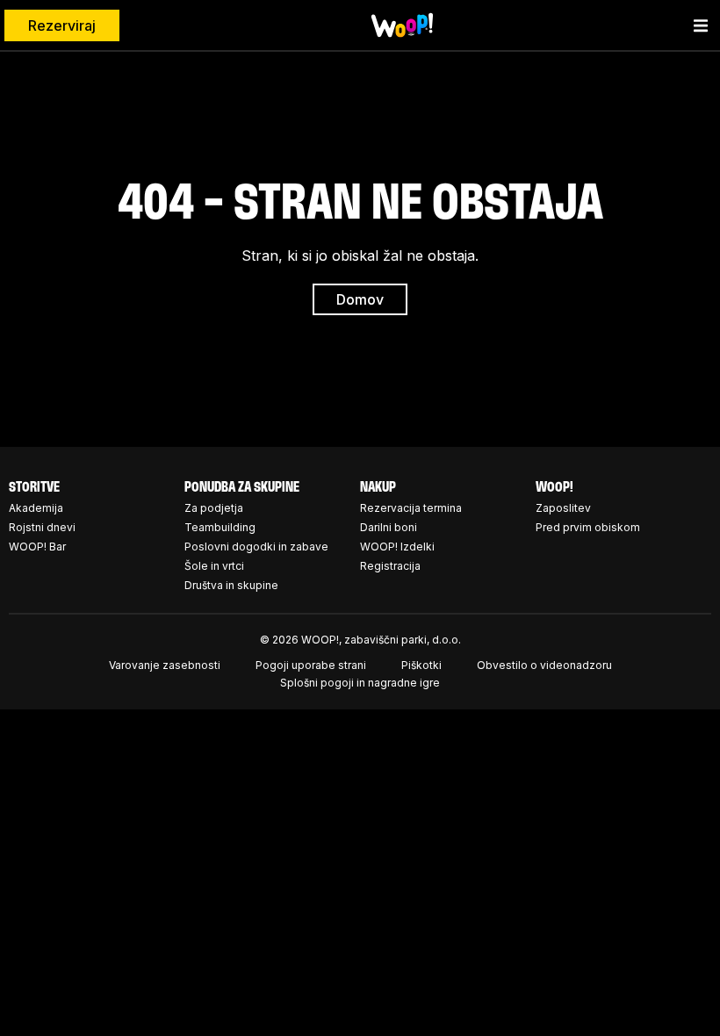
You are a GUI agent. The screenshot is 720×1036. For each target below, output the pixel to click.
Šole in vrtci (214, 565)
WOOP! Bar (37, 546)
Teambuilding (220, 527)
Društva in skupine (231, 585)
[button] (700, 25)
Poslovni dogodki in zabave (256, 546)
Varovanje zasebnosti (164, 665)
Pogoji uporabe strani (311, 665)
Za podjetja (213, 507)
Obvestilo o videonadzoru (544, 665)
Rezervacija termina (411, 507)
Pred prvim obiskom (588, 527)
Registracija (390, 565)
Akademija (36, 507)
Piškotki (421, 665)
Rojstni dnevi (42, 527)
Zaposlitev (563, 507)
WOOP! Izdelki (397, 546)
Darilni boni (388, 527)
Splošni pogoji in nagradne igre (360, 682)
